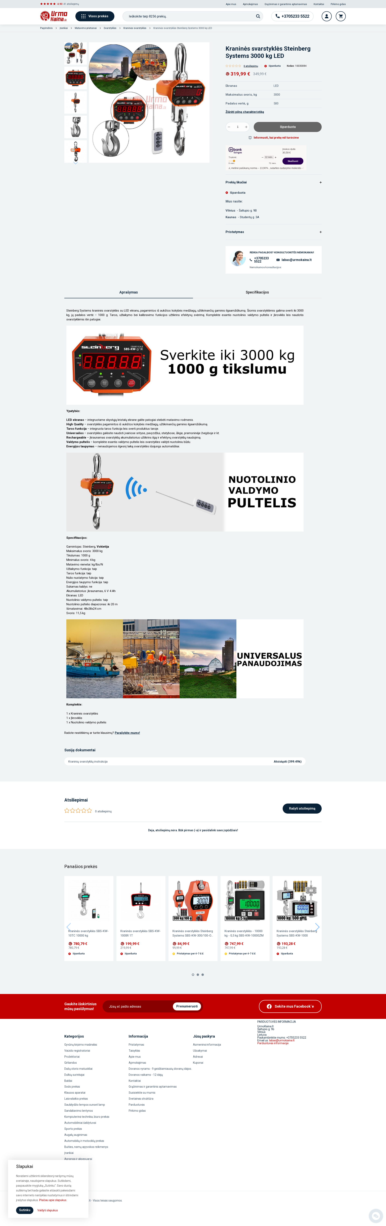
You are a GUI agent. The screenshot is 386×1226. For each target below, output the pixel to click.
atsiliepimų (73, 4)
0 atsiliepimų (251, 66)
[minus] (229, 127)
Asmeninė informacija (207, 1044)
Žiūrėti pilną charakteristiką (245, 112)
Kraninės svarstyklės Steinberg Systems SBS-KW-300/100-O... (192, 933)
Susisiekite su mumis (142, 1092)
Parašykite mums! (127, 733)
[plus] (246, 127)
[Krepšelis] (341, 16)
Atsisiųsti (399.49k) (288, 761)
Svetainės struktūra (141, 1098)
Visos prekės (98, 16)
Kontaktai (319, 4)
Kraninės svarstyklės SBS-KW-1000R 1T (140, 933)
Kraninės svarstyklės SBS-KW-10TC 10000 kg (88, 933)
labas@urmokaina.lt (297, 260)
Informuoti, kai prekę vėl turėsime (276, 137)
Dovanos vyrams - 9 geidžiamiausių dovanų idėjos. (160, 1068)
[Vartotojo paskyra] (327, 16)
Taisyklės (134, 1050)
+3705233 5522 (261, 260)
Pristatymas (136, 1044)
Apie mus (231, 4)
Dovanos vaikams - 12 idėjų (146, 1074)
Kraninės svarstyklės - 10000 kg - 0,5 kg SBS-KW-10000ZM (244, 933)
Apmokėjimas (250, 4)
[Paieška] (258, 16)
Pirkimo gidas (338, 4)
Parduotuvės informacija (272, 1043)
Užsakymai (200, 1050)
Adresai (198, 1056)
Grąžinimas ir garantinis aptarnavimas (286, 4)
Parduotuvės (137, 1104)
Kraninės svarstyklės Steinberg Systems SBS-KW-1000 (297, 933)
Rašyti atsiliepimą (302, 808)
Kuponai (198, 1062)
